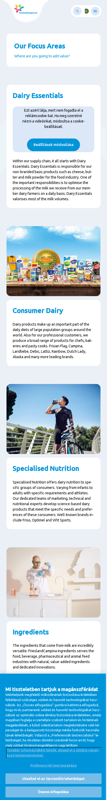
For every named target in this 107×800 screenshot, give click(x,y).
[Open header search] (77, 11)
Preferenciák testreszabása (53, 765)
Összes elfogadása (53, 792)
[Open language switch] (86, 11)
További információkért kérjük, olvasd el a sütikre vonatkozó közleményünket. (53, 752)
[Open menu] (95, 11)
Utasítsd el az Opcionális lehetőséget (53, 778)
